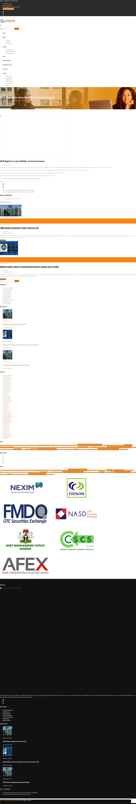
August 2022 (6, 423)
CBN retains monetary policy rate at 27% (19, 228)
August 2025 (6, 380)
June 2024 (5, 394)
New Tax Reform (63, 447)
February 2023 (6, 412)
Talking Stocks (9, 79)
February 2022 (6, 433)
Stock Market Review (47, 449)
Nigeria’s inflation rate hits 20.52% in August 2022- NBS (18, 192)
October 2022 (6, 419)
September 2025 (6, 378)
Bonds (53, 445)
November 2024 (6, 387)
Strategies (70, 449)
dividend (128, 445)
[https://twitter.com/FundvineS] (3, 12)
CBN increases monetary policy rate (65, 445)
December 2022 (6, 416)
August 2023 (6, 402)
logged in (9, 198)
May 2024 (5, 395)
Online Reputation (7, 715)
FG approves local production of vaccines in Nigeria (19, 190)
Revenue (17, 449)
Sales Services (6, 712)
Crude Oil (74, 445)
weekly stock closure (123, 449)
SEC (23, 449)
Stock (33, 449)
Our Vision (8, 40)
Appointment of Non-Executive (43, 445)
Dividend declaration (7, 447)
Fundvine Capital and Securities (8, 800)
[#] (3, 456)
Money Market (9, 78)
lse (46, 447)
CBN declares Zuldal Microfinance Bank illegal (16, 365)
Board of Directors (7, 60)
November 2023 (6, 397)
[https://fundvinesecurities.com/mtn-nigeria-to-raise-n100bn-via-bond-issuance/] (3, 187)
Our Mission (8, 42)
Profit (94, 447)
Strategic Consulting (8, 710)
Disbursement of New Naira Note (117, 445)
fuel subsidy (34, 447)
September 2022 (6, 421)
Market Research (9, 81)
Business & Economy (5, 224)
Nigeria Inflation (82, 447)
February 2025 (6, 382)
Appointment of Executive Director (6, 445)
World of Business (7, 303)
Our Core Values (9, 43)
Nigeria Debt (74, 447)
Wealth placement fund (92, 449)
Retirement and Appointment (7, 449)
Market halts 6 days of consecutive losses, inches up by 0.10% (29, 266)
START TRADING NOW (8, 9)
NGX (69, 447)
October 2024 (6, 389)
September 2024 (7, 390)
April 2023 (5, 409)
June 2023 (5, 406)
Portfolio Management (11, 51)
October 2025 (6, 377)
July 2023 (5, 404)
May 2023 (5, 407)
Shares (27, 449)
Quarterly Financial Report (119, 447)
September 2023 (6, 400)
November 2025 (6, 375)
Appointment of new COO (19, 445)
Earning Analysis (9, 83)
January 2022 (6, 434)
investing (43, 447)
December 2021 (6, 436)
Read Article (3, 240)
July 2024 (5, 392)
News (4, 56)
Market (49, 447)
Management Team (7, 64)
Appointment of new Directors (30, 445)
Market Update (9, 76)
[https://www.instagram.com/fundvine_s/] (3, 15)
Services (5, 46)
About (4, 37)
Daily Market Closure (8, 271)
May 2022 (5, 428)
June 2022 (5, 426)
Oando (90, 447)
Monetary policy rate (8, 233)
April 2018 (5, 438)
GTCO (39, 447)
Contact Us (5, 69)
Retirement (86, 472)
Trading (4, 73)
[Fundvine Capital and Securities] (7, 22)
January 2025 (6, 383)
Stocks (58, 449)
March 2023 (5, 411)
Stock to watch (64, 449)
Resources (8, 85)
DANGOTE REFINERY (106, 445)
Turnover (76, 449)
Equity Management (10, 49)
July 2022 (5, 424)
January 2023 (6, 414)
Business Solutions (7, 289)
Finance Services (7, 293)
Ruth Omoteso (6, 164)
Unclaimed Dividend (83, 449)
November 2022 (6, 417)
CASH (56, 445)
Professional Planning (8, 300)
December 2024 (6, 385)
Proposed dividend (101, 447)
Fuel (30, 447)
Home (4, 32)
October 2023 (6, 399)
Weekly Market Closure (108, 449)
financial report (24, 447)
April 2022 (5, 429)
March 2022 (5, 431)
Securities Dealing (10, 53)
